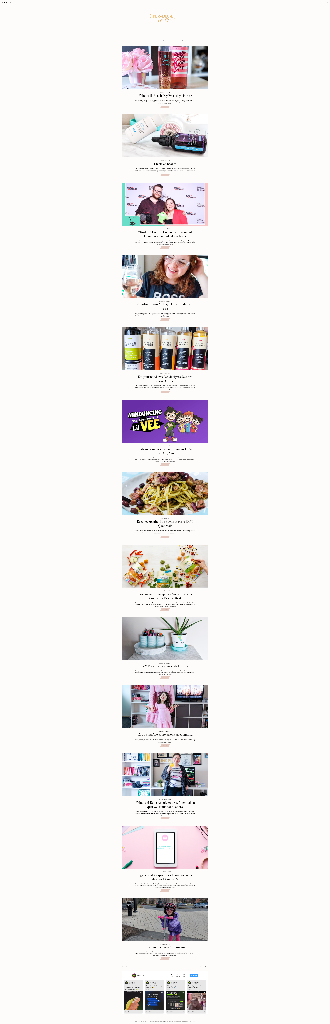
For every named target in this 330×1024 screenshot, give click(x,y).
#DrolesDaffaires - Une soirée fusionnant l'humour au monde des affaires (165, 234)
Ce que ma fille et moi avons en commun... (165, 734)
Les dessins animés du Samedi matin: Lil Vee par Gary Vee (165, 451)
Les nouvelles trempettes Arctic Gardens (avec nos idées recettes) (165, 596)
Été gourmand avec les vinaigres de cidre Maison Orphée (165, 378)
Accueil (145, 41)
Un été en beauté (165, 164)
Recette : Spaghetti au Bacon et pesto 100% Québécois (165, 523)
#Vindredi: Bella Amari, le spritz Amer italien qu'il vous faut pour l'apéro (165, 804)
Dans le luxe (174, 41)
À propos (165, 41)
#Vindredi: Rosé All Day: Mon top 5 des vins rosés (165, 306)
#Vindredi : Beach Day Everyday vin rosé (165, 95)
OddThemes (178, 1021)
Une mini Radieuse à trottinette (165, 947)
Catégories (183, 41)
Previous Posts (204, 967)
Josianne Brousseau (155, 41)
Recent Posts (125, 967)
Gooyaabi (192, 1021)
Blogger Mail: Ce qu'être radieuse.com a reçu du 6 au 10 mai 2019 (165, 877)
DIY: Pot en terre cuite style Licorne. (165, 666)
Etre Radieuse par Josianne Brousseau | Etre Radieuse (149, 1021)
